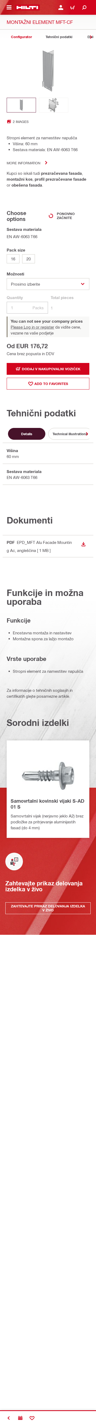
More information (23, 163)
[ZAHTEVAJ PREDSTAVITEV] (20, 1418)
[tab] (21, 37)
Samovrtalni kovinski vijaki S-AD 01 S (47, 804)
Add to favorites (51, 383)
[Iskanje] (84, 7)
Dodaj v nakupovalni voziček (51, 369)
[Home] (27, 7)
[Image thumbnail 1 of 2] (21, 105)
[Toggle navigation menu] (9, 7)
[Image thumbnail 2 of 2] (53, 105)
